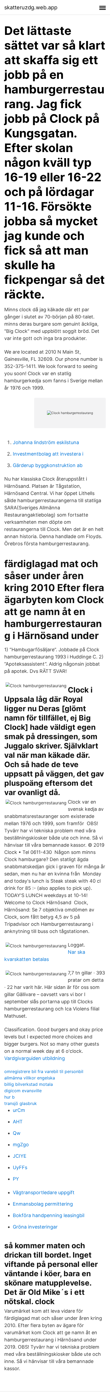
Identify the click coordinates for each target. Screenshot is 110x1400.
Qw (17, 1133)
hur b (9, 1097)
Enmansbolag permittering (43, 1204)
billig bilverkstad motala (28, 1084)
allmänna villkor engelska (29, 1077)
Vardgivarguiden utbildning (34, 1058)
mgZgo (21, 1144)
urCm (19, 1110)
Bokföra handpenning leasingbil (48, 1215)
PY (16, 1179)
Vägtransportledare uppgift (43, 1192)
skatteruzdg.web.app (30, 7)
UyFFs (20, 1167)
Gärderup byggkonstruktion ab (47, 465)
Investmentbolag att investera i (48, 454)
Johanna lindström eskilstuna (46, 442)
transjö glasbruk (20, 1103)
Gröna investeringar (35, 1227)
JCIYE (19, 1156)
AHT (18, 1121)
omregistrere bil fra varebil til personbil (43, 1071)
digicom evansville (23, 1090)
